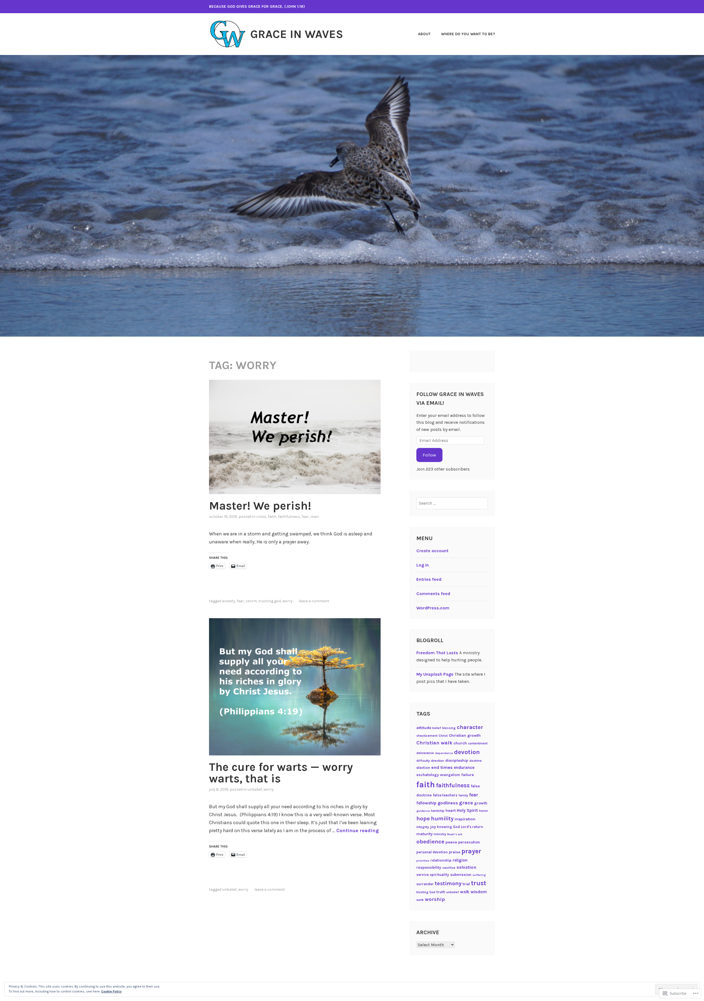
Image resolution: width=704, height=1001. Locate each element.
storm (251, 601)
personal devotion (432, 852)
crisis (261, 516)
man (314, 516)
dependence (444, 753)
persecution (469, 842)
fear (305, 516)
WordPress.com (432, 607)
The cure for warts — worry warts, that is (281, 772)
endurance (464, 767)
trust (478, 883)
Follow (429, 455)
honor (483, 811)
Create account (432, 550)
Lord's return (472, 827)
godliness (448, 802)
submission (460, 874)
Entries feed (428, 579)
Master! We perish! (260, 506)
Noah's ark (454, 834)
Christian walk (434, 743)
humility (442, 818)
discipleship (456, 760)
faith (272, 516)
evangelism (450, 775)
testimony (448, 883)
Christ (443, 736)
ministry (440, 834)
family (463, 795)
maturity (424, 834)
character (470, 727)
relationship (441, 860)
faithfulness (289, 516)
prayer (471, 851)
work (420, 900)
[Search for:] (452, 503)
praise (454, 852)
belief (436, 728)
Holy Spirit (467, 810)
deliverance (425, 753)
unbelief (255, 789)
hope (423, 818)
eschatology (427, 774)
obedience (430, 841)
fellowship (426, 803)
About (424, 34)
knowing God (448, 827)
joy (433, 826)
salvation (466, 867)
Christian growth (465, 735)
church (460, 743)
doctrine (475, 761)
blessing (449, 728)
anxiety (228, 601)
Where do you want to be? (468, 34)
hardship (437, 811)
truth (440, 892)
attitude (423, 727)
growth (480, 803)
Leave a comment (314, 601)
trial (466, 884)
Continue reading (357, 830)
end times (442, 767)
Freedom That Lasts (437, 652)
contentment (478, 743)
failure (467, 774)
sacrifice (448, 868)
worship (435, 899)
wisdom (479, 891)
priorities (422, 860)
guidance (423, 811)
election (423, 768)
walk (464, 891)
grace (466, 803)
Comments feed (433, 593)
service (422, 875)
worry (287, 601)
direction (437, 761)
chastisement (427, 736)
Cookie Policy (111, 991)
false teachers (445, 795)
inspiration (465, 819)
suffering (479, 875)
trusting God (269, 601)
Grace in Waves (296, 34)
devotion (467, 752)
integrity (422, 827)
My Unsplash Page (434, 674)
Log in (422, 565)
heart (451, 810)
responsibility (428, 867)
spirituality (439, 875)
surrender (425, 884)
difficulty (423, 761)
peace (451, 842)
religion (460, 860)
